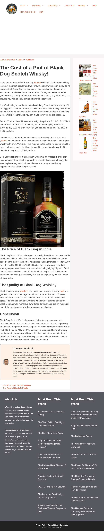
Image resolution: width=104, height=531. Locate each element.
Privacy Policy (41, 525)
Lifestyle (69, 6)
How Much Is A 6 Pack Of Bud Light (17, 385)
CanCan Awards (7, 60)
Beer (22, 6)
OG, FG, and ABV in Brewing (51, 487)
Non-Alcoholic (27, 12)
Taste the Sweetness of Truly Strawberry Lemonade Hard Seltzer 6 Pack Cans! (84, 414)
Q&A (41, 12)
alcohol (4, 140)
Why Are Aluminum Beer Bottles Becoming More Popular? (49, 443)
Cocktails (53, 6)
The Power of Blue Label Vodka (15, 388)
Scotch (37, 82)
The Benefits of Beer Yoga (50, 433)
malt (62, 291)
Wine (94, 6)
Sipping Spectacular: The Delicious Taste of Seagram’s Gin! (52, 508)
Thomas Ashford (23, 348)
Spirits (81, 6)
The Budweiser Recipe (81, 436)
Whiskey (30, 60)
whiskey (24, 291)
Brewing (36, 6)
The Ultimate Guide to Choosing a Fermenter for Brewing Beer (83, 511)
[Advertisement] (52, 36)
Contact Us (64, 525)
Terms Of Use (53, 525)
